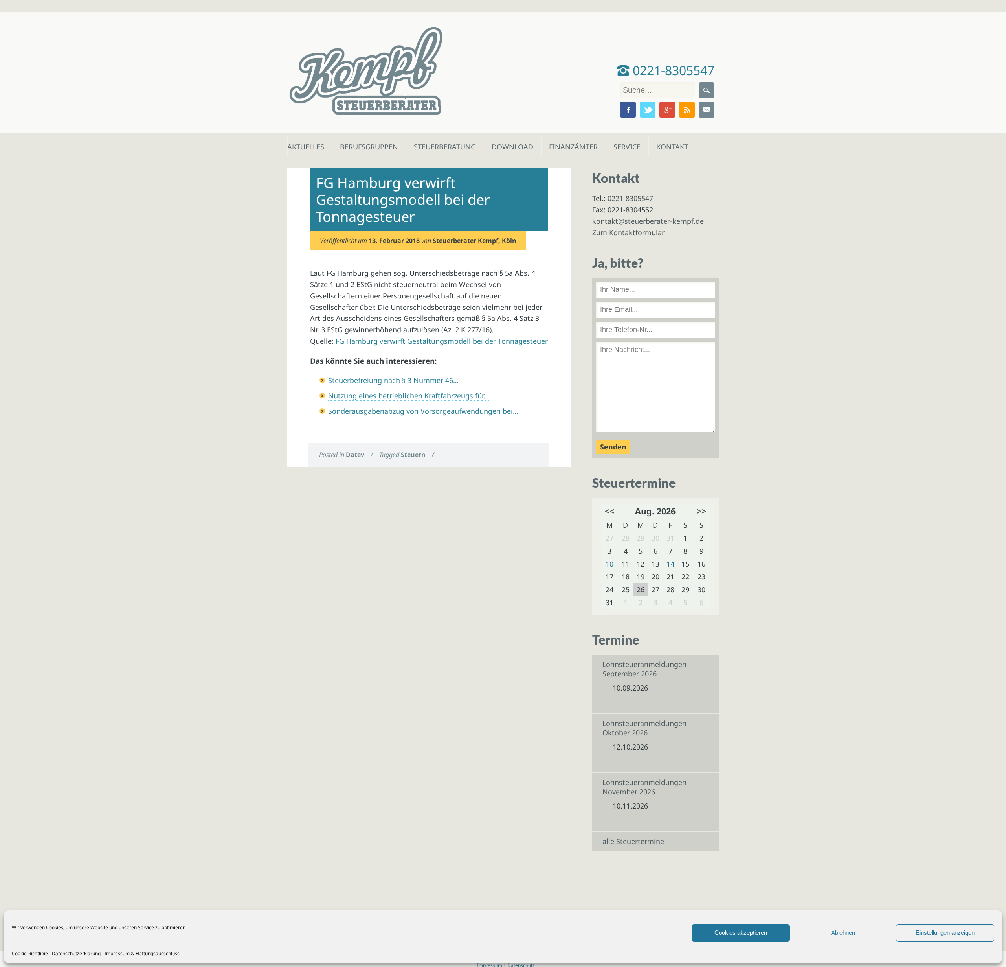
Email (706, 110)
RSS (687, 110)
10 (609, 564)
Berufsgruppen (365, 146)
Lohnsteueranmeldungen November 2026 (644, 786)
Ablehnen (843, 932)
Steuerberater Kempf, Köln (474, 240)
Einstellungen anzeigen (945, 932)
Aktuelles (305, 146)
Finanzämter (571, 146)
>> (701, 511)
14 (670, 564)
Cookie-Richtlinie (30, 953)
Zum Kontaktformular (628, 232)
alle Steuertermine (633, 841)
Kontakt (671, 146)
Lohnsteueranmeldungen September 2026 (644, 668)
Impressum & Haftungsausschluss (142, 953)
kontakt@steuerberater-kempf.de (648, 221)
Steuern (413, 454)
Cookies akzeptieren (740, 932)
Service (626, 146)
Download (511, 146)
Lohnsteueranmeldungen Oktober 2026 (644, 727)
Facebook (628, 110)
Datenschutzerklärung (76, 953)
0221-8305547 (672, 70)
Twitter (647, 110)
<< (609, 511)
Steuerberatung (441, 146)
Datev (355, 454)
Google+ (667, 110)
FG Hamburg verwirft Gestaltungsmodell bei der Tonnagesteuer (442, 341)
